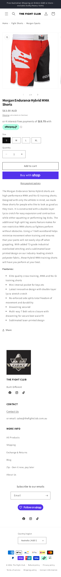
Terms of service (13, 570)
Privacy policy (49, 565)
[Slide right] (37, 94)
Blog (9, 459)
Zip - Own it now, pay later (20, 467)
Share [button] (9, 330)
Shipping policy (30, 570)
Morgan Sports (33, 23)
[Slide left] (23, 94)
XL (36, 140)
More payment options (30, 183)
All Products (13, 437)
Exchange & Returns (17, 452)
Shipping (5, 115)
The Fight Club (19, 565)
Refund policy (34, 565)
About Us (11, 474)
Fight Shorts (17, 23)
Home (5, 23)
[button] (6, 13)
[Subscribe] (46, 495)
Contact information (48, 570)
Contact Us (13, 411)
